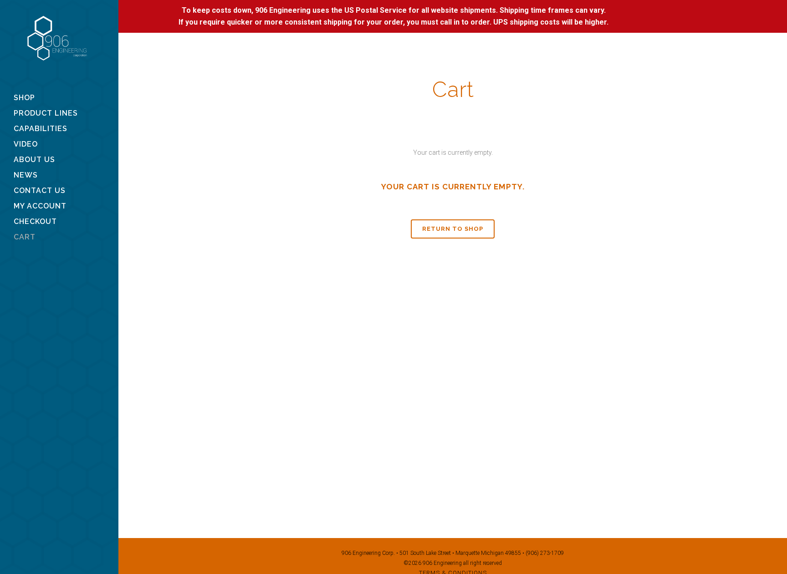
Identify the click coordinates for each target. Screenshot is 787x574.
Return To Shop (452, 228)
